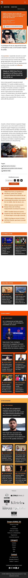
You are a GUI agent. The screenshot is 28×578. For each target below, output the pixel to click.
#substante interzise (9, 166)
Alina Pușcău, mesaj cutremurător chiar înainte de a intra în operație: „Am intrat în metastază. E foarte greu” (21, 459)
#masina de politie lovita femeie (12, 168)
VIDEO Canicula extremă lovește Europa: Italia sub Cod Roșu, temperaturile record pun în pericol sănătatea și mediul (14, 207)
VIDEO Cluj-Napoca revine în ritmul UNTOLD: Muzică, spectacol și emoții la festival (14, 220)
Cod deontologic (14, 528)
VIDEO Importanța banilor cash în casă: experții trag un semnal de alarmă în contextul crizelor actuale (7, 300)
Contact (14, 526)
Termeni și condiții (14, 524)
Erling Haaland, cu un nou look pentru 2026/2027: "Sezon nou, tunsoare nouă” (7, 457)
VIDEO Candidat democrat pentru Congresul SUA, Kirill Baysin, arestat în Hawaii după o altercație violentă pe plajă (15, 213)
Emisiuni (14, 545)
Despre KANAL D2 (14, 522)
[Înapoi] (23, 283)
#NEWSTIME (6, 171)
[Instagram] (12, 568)
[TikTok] (18, 568)
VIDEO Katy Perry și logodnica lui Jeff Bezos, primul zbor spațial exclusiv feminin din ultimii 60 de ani (14, 193)
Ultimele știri (7, 234)
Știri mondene (5, 401)
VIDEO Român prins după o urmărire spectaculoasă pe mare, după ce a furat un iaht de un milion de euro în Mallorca (20, 301)
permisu (6, 56)
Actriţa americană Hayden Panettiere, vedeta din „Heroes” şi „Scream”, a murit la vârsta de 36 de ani (7, 479)
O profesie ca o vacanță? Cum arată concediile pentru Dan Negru (20, 367)
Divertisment (5, 313)
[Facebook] (9, 568)
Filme (14, 549)
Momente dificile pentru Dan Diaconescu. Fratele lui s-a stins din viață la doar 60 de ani (21, 479)
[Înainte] (25, 283)
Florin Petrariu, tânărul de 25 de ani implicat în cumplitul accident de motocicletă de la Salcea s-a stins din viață (20, 251)
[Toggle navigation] (25, 2)
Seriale (14, 547)
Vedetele (14, 543)
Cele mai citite (7, 283)
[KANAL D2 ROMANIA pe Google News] (9, 180)
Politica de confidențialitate (14, 533)
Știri (14, 551)
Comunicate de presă (14, 537)
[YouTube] (14, 568)
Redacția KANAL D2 (11, 20)
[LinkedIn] (16, 568)
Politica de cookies (14, 530)
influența (19, 65)
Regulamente (14, 535)
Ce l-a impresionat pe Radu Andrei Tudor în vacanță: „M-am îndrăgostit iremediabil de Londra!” (6, 251)
